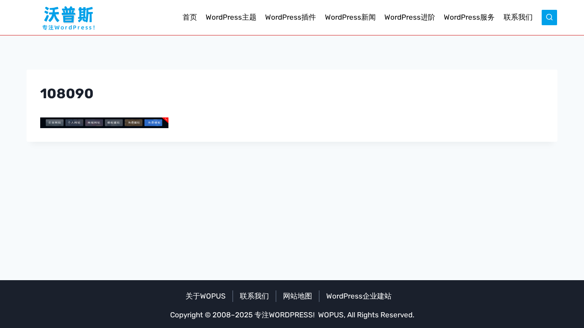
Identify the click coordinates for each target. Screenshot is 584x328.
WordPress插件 (290, 17)
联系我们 (518, 17)
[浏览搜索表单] (549, 17)
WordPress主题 (231, 17)
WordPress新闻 (350, 17)
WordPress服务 (469, 17)
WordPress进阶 (409, 17)
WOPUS (331, 314)
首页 (190, 17)
